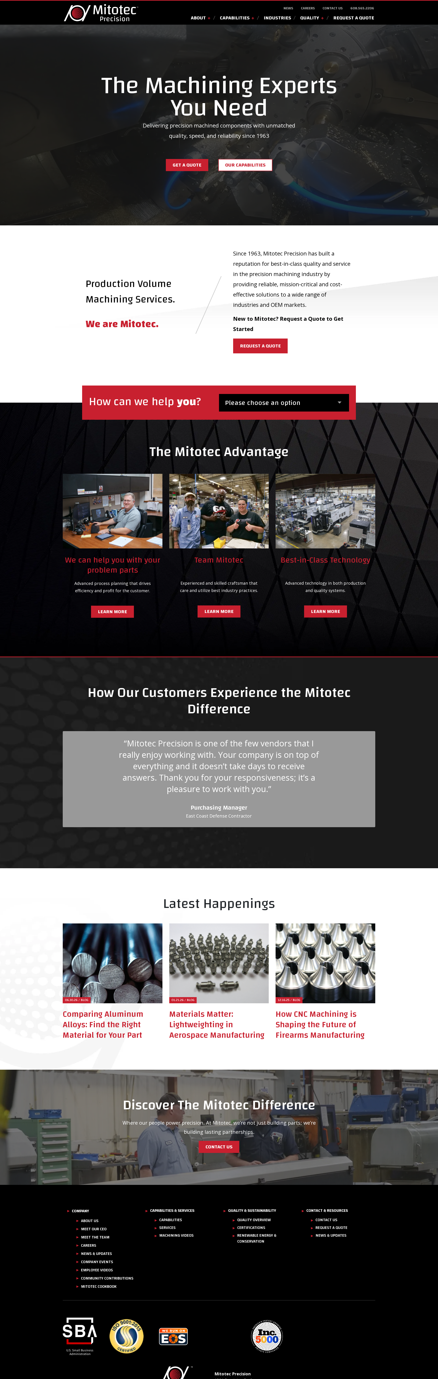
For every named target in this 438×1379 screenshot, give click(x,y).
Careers (308, 8)
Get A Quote (187, 164)
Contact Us (333, 8)
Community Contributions (107, 1278)
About (198, 17)
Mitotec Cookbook (99, 1286)
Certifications (251, 1227)
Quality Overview (254, 1220)
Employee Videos (97, 1270)
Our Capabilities (245, 164)
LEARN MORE (112, 611)
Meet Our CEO (94, 1229)
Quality (309, 17)
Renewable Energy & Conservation (256, 1238)
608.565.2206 (362, 8)
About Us (90, 1221)
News (288, 8)
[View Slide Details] (85, 1336)
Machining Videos (176, 1235)
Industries (277, 17)
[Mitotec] (101, 12)
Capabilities (235, 17)
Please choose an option (262, 402)
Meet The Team (95, 1237)
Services (167, 1227)
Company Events (97, 1262)
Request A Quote (353, 17)
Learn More (219, 611)
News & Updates (96, 1253)
